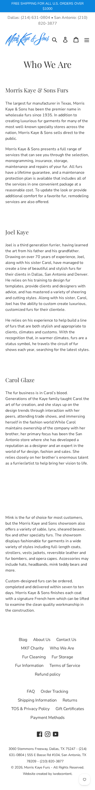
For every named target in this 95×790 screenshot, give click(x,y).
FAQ (31, 691)
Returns (70, 700)
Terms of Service (64, 665)
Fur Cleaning (34, 657)
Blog (23, 639)
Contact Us (66, 639)
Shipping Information (37, 700)
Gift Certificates (70, 709)
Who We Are (62, 648)
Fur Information (29, 665)
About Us (41, 639)
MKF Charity (32, 648)
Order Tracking (54, 691)
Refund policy (47, 674)
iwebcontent (62, 773)
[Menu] (86, 39)
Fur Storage (62, 657)
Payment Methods (47, 717)
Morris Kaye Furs (37, 767)
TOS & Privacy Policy (30, 709)
